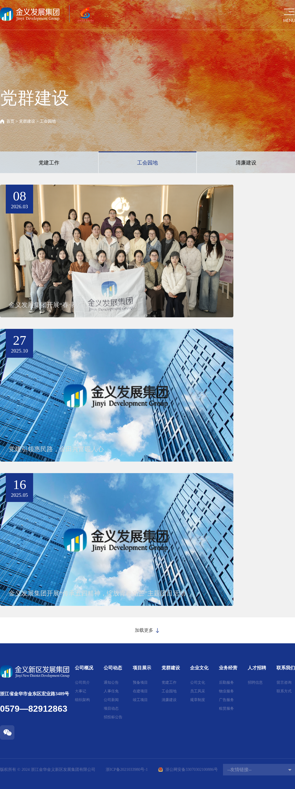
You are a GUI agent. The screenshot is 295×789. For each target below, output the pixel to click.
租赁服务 (226, 708)
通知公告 (111, 682)
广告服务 (226, 700)
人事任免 (111, 691)
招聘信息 (255, 682)
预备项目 (140, 682)
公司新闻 (111, 700)
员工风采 (197, 691)
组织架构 (82, 700)
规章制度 (197, 700)
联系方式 (284, 691)
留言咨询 (284, 682)
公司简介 (82, 682)
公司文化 (197, 682)
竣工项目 (140, 700)
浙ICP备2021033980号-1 (127, 769)
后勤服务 (226, 682)
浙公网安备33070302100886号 (191, 769)
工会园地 (147, 163)
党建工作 (49, 163)
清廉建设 (246, 163)
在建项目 (140, 691)
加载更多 (144, 630)
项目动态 (111, 708)
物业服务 (226, 691)
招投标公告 (113, 717)
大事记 (80, 691)
